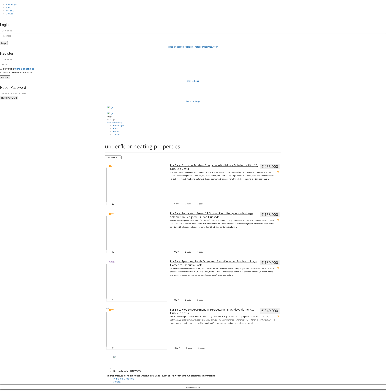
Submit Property (114, 122)
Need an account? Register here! (184, 46)
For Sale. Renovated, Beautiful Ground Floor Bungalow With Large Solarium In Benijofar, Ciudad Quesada (211, 215)
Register (5, 77)
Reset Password (9, 97)
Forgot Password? (209, 46)
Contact (9, 13)
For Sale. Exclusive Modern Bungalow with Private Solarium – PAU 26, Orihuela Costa (214, 167)
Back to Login (193, 80)
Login (3, 43)
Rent (8, 7)
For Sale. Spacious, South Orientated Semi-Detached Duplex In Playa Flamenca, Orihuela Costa (213, 263)
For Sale (10, 10)
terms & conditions (24, 68)
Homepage (11, 4)
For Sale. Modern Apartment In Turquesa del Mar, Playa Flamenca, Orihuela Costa (212, 311)
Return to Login (193, 101)
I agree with (18, 68)
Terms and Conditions (123, 378)
